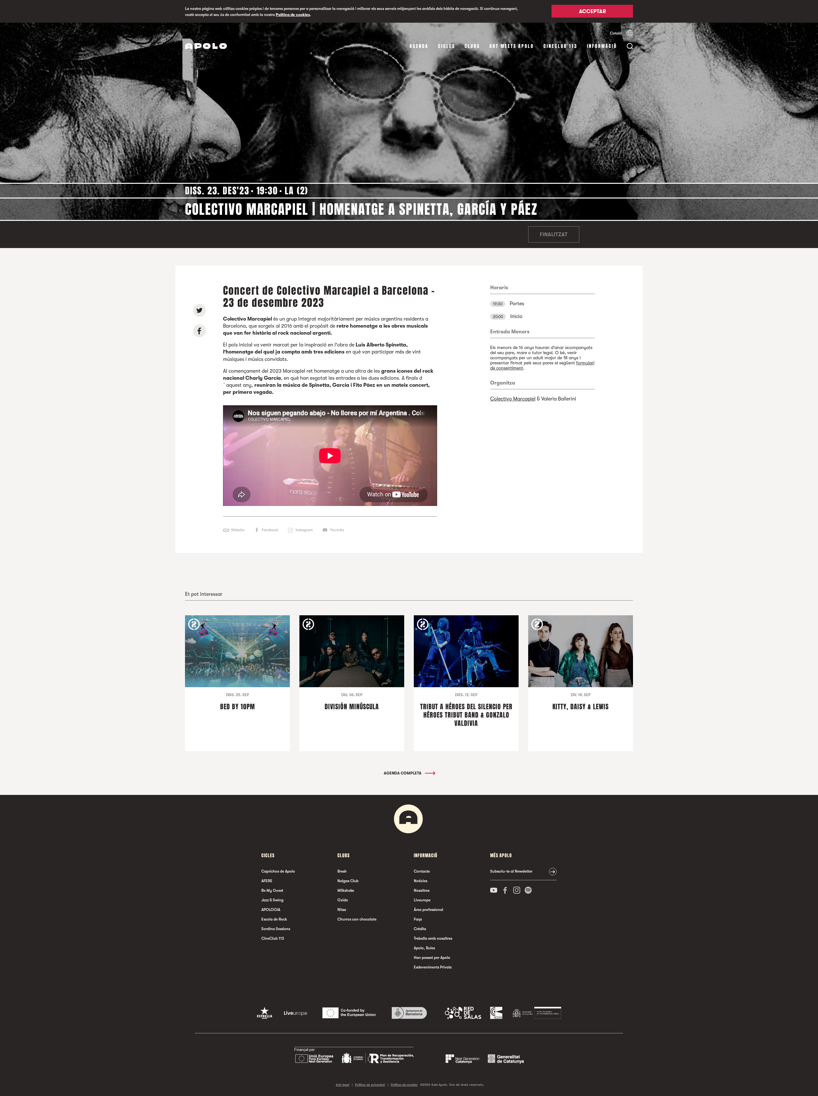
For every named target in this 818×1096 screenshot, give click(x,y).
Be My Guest (272, 890)
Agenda (419, 46)
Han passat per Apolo (432, 957)
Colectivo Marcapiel (513, 399)
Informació (602, 46)
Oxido (342, 900)
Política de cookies (293, 14)
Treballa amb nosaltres (433, 938)
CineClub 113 (560, 46)
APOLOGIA (270, 909)
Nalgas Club (348, 881)
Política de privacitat (370, 1084)
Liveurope (422, 900)
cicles (446, 46)
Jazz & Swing (272, 900)
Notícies (420, 881)
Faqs (418, 919)
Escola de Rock (274, 919)
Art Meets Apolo (512, 46)
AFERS (266, 881)
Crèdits (420, 929)
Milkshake (345, 890)
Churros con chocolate (356, 919)
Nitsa (341, 909)
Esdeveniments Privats (432, 967)
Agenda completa (403, 773)
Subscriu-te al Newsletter (511, 871)
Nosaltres (421, 890)
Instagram (304, 530)
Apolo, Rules (424, 948)
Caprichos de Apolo (278, 871)
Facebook (270, 530)
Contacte (422, 871)
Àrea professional (428, 909)
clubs (472, 46)
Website (237, 530)
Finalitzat (553, 234)
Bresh (342, 871)
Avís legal (342, 1084)
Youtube (337, 530)
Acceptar (592, 12)
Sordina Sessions (275, 929)
